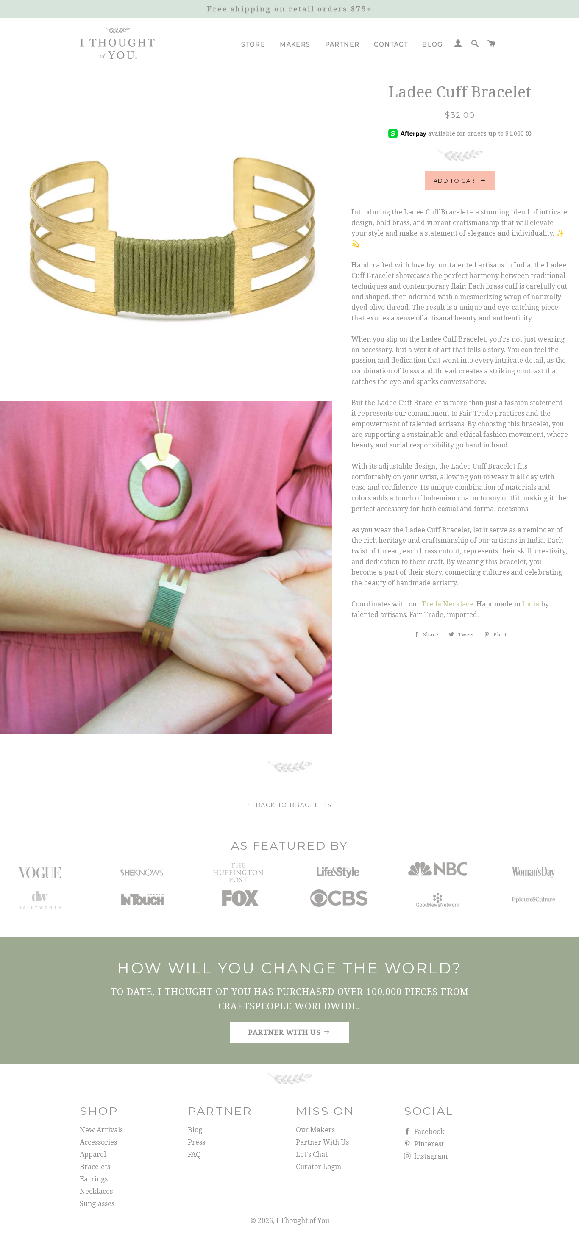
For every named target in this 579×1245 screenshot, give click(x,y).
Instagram (430, 1156)
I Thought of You (302, 1221)
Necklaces (96, 1191)
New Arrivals (101, 1130)
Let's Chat (312, 1155)
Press (196, 1142)
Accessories (98, 1142)
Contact (391, 44)
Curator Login (318, 1167)
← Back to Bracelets (289, 805)
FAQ (194, 1155)
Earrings (94, 1179)
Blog (432, 44)
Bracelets (95, 1167)
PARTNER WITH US (285, 1032)
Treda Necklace (447, 604)
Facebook (428, 1132)
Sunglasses (97, 1204)
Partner (342, 44)
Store (253, 44)
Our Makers (315, 1130)
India (530, 604)
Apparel (93, 1155)
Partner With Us (322, 1142)
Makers (295, 44)
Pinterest (428, 1144)
